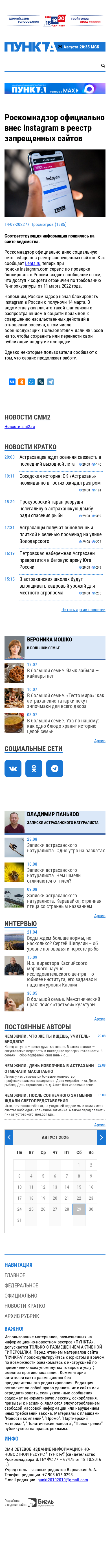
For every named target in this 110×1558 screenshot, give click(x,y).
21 (67, 1198)
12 (43, 1187)
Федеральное (21, 1285)
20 (55, 1198)
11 (31, 1187)
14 (67, 1187)
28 (67, 1209)
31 (19, 1220)
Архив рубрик (22, 1316)
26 (43, 1209)
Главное (15, 1275)
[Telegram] (50, 381)
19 (43, 1198)
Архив (99, 740)
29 (79, 1209)
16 (91, 1187)
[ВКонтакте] (12, 381)
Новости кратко (25, 1306)
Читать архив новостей (83, 609)
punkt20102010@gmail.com (63, 1479)
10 (19, 1187)
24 (19, 1209)
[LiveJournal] (41, 381)
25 (31, 1209)
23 (91, 1198)
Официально (21, 1295)
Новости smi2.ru (20, 426)
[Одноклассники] (21, 381)
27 (55, 1209)
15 (79, 1187)
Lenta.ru (32, 263)
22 (79, 1198)
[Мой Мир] (31, 381)
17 (19, 1198)
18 (31, 1198)
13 (55, 1187)
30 (91, 1209)
